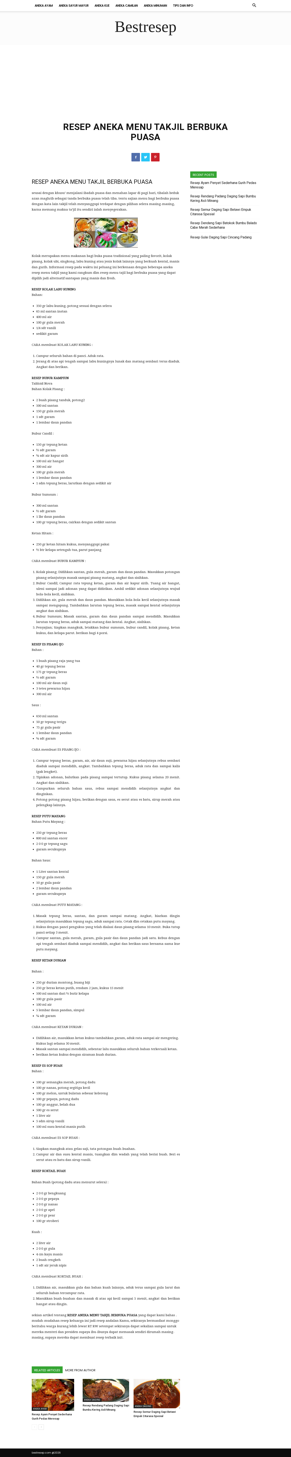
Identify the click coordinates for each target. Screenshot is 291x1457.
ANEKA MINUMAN (155, 5)
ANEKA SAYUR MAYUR (74, 5)
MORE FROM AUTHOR (80, 1370)
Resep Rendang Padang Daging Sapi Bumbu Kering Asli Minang (223, 198)
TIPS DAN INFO (183, 5)
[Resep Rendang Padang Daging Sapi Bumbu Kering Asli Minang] (106, 1390)
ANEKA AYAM (44, 5)
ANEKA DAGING (92, 1399)
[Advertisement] (145, 77)
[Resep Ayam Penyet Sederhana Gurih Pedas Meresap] (55, 1395)
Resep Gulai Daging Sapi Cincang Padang (221, 237)
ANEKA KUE (102, 5)
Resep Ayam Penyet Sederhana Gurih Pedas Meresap (223, 185)
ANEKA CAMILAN (126, 5)
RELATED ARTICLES (47, 1370)
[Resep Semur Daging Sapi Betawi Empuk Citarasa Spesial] (157, 1394)
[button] (254, 5)
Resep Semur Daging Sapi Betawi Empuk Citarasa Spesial (220, 212)
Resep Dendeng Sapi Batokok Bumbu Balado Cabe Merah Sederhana (223, 225)
